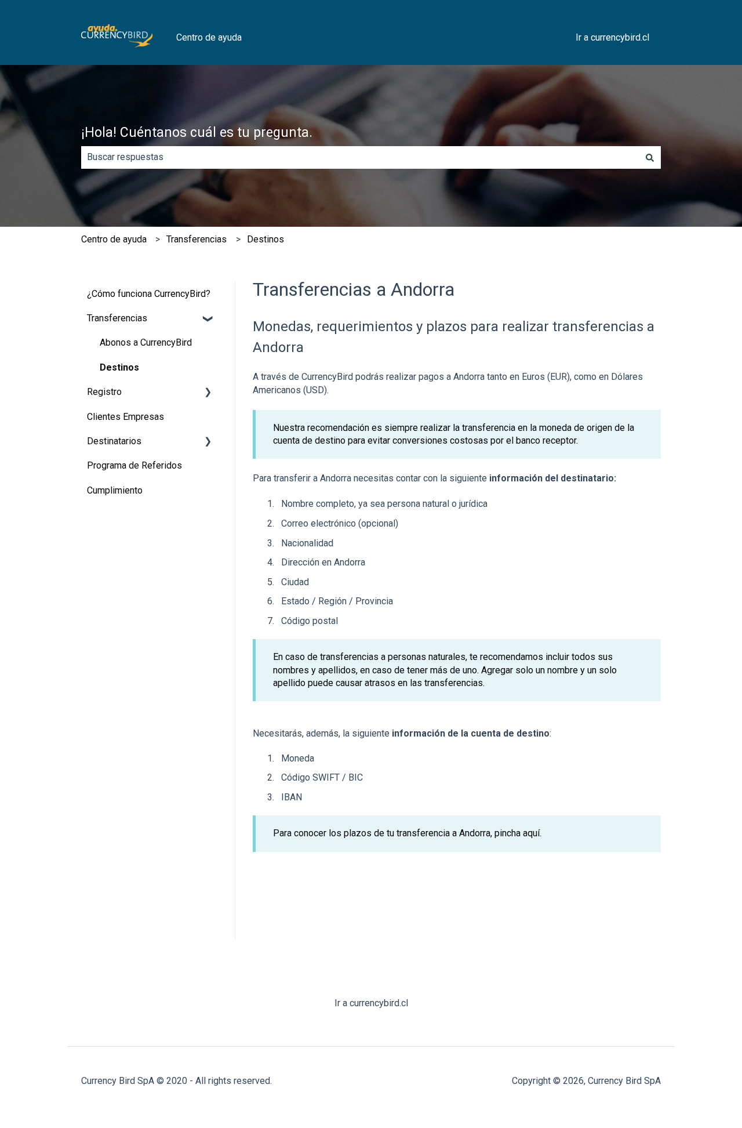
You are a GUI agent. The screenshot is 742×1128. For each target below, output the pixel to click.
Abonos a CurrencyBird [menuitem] (146, 342)
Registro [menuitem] (104, 391)
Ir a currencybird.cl (612, 37)
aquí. (532, 833)
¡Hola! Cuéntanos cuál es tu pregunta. (196, 132)
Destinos (265, 239)
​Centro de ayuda (114, 239)
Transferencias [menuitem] (117, 318)
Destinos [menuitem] (119, 367)
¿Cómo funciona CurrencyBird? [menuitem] (148, 293)
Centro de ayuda (209, 37)
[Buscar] (650, 157)
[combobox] (360, 157)
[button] (208, 319)
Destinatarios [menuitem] (114, 441)
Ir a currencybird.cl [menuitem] (371, 1003)
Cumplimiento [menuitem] (115, 490)
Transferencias (196, 239)
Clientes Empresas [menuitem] (125, 416)
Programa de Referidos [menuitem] (134, 465)
